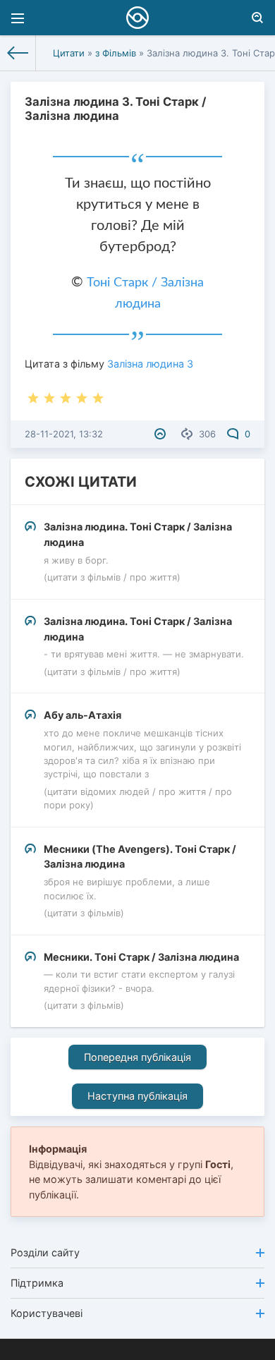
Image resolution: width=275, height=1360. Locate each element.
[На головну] (18, 53)
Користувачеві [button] (46, 1313)
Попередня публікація (137, 1057)
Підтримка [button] (37, 1283)
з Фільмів (115, 53)
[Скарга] (161, 433)
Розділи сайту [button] (45, 1252)
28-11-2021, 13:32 (64, 433)
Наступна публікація (137, 1096)
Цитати (69, 53)
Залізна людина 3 (150, 364)
